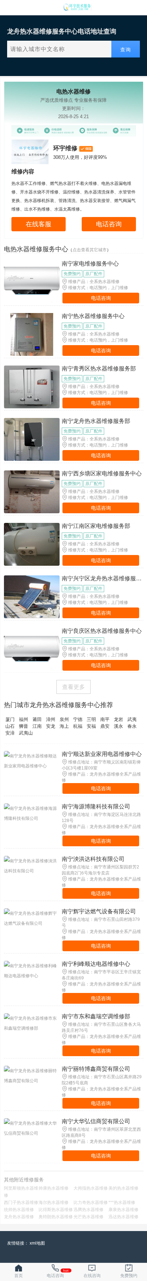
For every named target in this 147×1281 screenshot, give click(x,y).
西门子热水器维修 (21, 1202)
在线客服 (38, 224)
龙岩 (118, 719)
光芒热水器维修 (88, 1216)
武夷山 (26, 733)
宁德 (77, 719)
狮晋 (23, 726)
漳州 (50, 719)
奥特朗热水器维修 (56, 1216)
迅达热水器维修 (123, 1216)
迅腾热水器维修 (88, 1209)
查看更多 (73, 687)
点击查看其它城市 (89, 249)
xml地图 (37, 1243)
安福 (91, 726)
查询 (125, 49)
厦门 (10, 719)
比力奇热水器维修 (91, 1202)
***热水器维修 (121, 1202)
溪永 (118, 726)
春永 (132, 726)
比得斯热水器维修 (56, 1209)
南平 (105, 719)
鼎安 (105, 726)
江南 (37, 726)
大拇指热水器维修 (91, 1188)
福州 (23, 719)
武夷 (132, 719)
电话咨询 (109, 224)
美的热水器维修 (123, 1188)
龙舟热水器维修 (19, 1216)
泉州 (64, 719)
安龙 (50, 726)
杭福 (77, 726)
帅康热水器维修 (54, 1188)
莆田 (37, 719)
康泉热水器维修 (123, 1209)
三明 (91, 719)
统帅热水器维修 (19, 1209)
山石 (10, 726)
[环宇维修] (77, 8)
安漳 (10, 733)
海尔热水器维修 (54, 1202)
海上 (64, 726)
